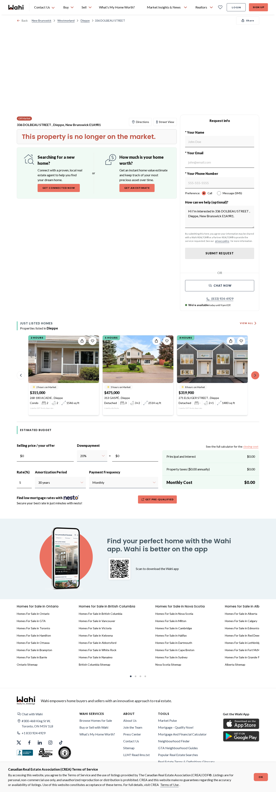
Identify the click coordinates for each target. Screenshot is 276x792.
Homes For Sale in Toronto (33, 628)
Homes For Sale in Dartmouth (173, 642)
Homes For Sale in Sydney (171, 657)
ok (261, 776)
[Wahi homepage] (16, 7)
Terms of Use (169, 785)
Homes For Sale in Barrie (32, 657)
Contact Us (131, 741)
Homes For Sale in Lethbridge (243, 642)
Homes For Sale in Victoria (95, 628)
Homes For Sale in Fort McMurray (245, 650)
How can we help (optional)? (206, 202)
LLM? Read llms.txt (136, 755)
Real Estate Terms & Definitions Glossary (186, 762)
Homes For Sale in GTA (31, 621)
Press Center (132, 734)
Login (236, 7)
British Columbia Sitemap (94, 664)
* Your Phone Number (201, 173)
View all (246, 323)
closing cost (250, 446)
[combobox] (92, 482)
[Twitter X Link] (19, 743)
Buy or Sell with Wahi (93, 727)
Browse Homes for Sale (95, 720)
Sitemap (129, 748)
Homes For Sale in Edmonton (243, 628)
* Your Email (194, 153)
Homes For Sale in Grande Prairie (245, 657)
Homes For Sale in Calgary (241, 621)
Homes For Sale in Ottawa (33, 642)
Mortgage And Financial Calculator (182, 734)
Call (210, 193)
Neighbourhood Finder (174, 741)
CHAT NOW (223, 285)
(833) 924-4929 (222, 298)
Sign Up (258, 7)
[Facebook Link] (29, 743)
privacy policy (222, 241)
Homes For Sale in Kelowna (96, 635)
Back (25, 20)
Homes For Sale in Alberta (241, 613)
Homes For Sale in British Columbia (100, 613)
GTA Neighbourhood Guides (178, 748)
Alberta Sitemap (235, 664)
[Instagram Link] (50, 743)
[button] (219, 298)
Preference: (192, 193)
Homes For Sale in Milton (170, 621)
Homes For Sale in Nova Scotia (174, 613)
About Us (130, 720)
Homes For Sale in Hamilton (34, 635)
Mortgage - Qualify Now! (176, 727)
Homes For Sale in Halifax (171, 635)
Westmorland (66, 20)
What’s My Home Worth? (97, 734)
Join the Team (132, 727)
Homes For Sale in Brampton (34, 650)
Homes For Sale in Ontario (33, 613)
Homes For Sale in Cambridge (173, 628)
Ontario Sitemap (27, 664)
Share (250, 20)
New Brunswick (41, 20)
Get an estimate (137, 187)
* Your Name (194, 132)
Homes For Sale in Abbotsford (97, 642)
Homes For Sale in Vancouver (97, 621)
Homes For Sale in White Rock (97, 650)
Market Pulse (167, 720)
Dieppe (85, 20)
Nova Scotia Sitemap (168, 664)
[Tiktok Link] (61, 743)
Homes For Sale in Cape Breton (174, 650)
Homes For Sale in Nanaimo (96, 657)
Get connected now (58, 187)
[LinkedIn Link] (40, 743)
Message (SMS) (232, 193)
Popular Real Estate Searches (178, 755)
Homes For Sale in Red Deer (242, 635)
